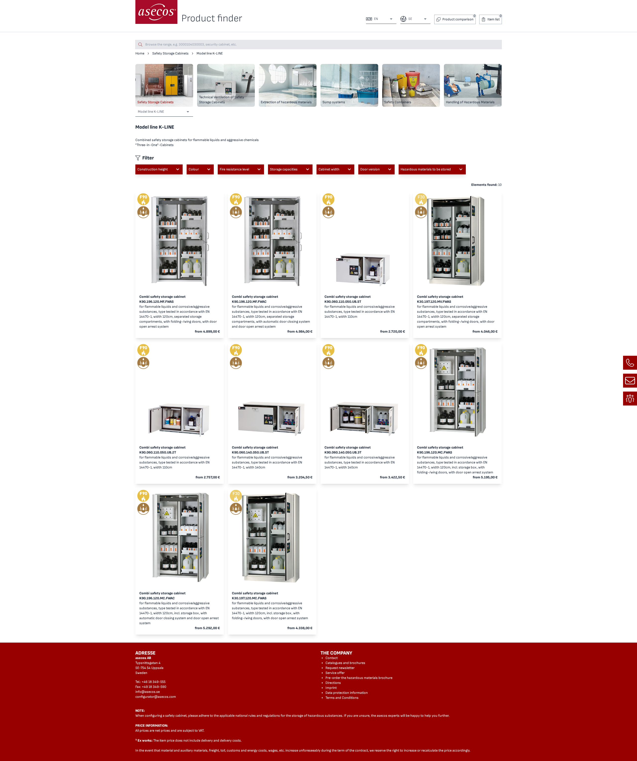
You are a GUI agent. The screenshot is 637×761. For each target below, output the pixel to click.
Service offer (335, 673)
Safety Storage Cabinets (170, 53)
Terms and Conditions (342, 698)
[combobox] (382, 19)
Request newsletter (340, 668)
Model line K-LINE (210, 53)
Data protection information (346, 693)
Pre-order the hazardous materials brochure (358, 678)
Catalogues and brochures (345, 663)
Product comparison (458, 19)
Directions (333, 683)
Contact (331, 658)
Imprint (331, 688)
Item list (493, 19)
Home (139, 53)
